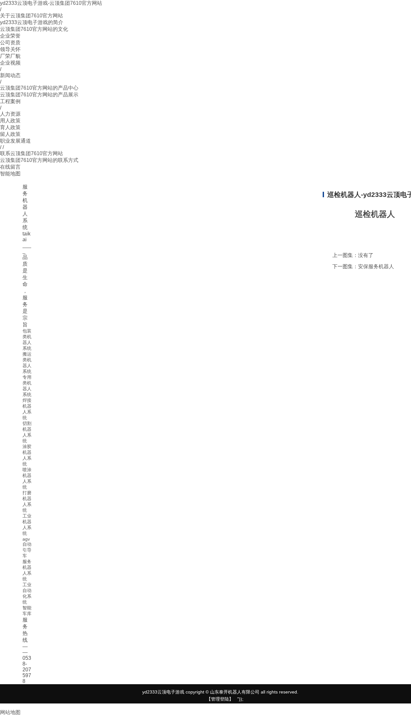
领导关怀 (10, 49)
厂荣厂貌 (10, 56)
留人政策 (10, 134)
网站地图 (10, 712)
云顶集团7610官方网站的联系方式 (39, 160)
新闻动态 (10, 75)
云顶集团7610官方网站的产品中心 (39, 88)
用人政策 (10, 120)
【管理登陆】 (219, 699)
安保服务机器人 (376, 266)
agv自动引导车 (26, 547)
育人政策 (10, 127)
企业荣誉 (10, 36)
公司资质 (10, 42)
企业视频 (10, 63)
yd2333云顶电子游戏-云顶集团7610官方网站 (51, 3)
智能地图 (10, 173)
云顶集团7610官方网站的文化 (34, 29)
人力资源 (10, 114)
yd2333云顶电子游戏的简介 (31, 22)
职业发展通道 (15, 141)
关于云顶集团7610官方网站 (31, 15)
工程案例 (10, 101)
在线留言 (10, 167)
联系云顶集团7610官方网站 (31, 153)
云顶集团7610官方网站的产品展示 (39, 94)
